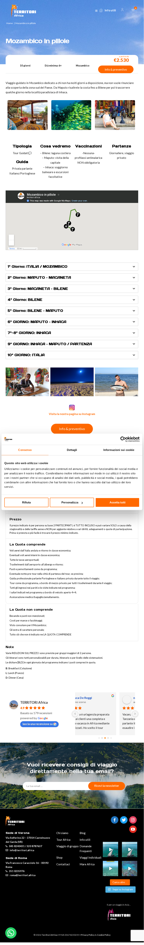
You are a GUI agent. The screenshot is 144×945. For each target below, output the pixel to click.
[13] (75, 714)
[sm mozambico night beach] (72, 382)
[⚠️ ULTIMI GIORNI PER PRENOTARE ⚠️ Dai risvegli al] (110, 849)
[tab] (72, 266)
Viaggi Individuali (90, 857)
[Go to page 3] (108, 738)
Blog (83, 833)
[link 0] (123, 439)
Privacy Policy (88, 934)
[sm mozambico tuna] (116, 382)
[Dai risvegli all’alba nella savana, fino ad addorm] (129, 849)
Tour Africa (63, 839)
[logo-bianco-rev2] (23, 11)
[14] (135, 714)
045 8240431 (17, 846)
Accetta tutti (117, 502)
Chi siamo (62, 833)
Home (9, 23)
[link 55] (96, 11)
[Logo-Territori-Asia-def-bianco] (120, 919)
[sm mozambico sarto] (27, 382)
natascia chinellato (103, 697)
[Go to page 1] (102, 738)
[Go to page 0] (98, 738)
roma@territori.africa (22, 875)
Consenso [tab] (25, 449)
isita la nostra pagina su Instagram (73, 414)
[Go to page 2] (105, 738)
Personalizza (69, 502)
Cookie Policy (103, 934)
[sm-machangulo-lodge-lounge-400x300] (27, 129)
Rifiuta (26, 502)
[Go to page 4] (110, 738)
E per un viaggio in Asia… (119, 904)
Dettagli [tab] (72, 449)
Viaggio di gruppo (67, 846)
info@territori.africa (22, 850)
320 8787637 (34, 846)
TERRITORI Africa (34, 702)
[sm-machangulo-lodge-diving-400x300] (71, 129)
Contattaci (63, 864)
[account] (122, 10)
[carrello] (133, 10)
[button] (10, 932)
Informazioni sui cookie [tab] (118, 449)
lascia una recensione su (37, 724)
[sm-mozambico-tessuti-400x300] (115, 129)
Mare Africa (87, 864)
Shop (59, 857)
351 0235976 (17, 871)
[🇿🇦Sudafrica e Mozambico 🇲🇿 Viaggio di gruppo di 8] (129, 868)
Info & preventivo (116, 69)
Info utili (110, 10)
